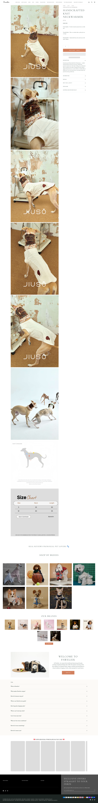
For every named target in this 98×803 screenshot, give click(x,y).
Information (66, 75)
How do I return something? (17, 725)
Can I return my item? (16, 716)
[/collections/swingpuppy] (62, 625)
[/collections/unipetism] (49, 625)
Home (64, 5)
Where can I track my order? (18, 711)
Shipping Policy (48, 799)
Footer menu (25, 780)
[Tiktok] (5, 790)
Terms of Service (43, 800)
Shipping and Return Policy (70, 90)
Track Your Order (39, 799)
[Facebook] (3, 790)
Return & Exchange (20, 800)
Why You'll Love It (67, 82)
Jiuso (73, 5)
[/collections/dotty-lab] (23, 625)
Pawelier (6, 799)
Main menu (5, 780)
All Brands (49, 643)
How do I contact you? (16, 730)
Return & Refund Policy (8, 800)
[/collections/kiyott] (10, 625)
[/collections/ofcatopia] (55, 636)
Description (66, 60)
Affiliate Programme (16, 799)
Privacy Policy (34, 800)
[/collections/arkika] (36, 625)
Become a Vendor (26, 799)
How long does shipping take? (18, 706)
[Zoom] (13, 75)
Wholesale (27, 800)
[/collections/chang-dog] (75, 625)
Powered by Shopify (53, 800)
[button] (29, 2)
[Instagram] (7, 790)
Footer (42, 780)
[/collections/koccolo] (88, 625)
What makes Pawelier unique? (18, 691)
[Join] (94, 790)
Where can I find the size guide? (18, 701)
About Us (68, 672)
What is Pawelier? (15, 686)
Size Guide (65, 86)
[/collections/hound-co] (42, 636)
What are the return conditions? (18, 720)
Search (33, 799)
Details (65, 79)
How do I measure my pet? (17, 696)
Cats (68, 5)
